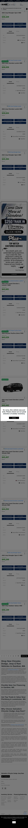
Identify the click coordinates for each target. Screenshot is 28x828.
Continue (14, 417)
